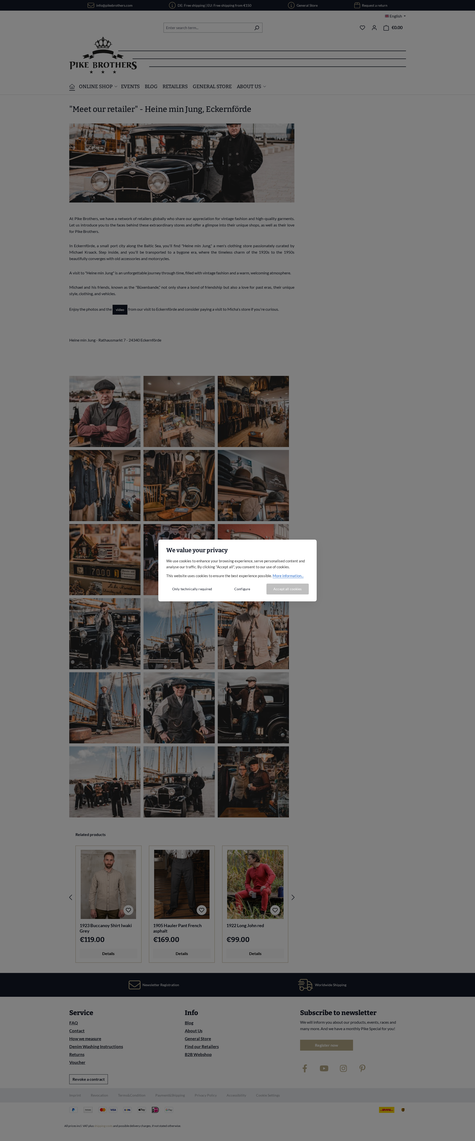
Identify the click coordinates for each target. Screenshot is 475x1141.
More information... (288, 575)
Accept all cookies (287, 589)
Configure (242, 589)
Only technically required (192, 589)
